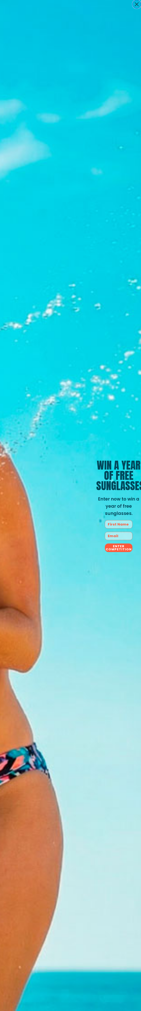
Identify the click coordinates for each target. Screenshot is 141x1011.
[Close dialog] (136, 4)
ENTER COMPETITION (119, 547)
